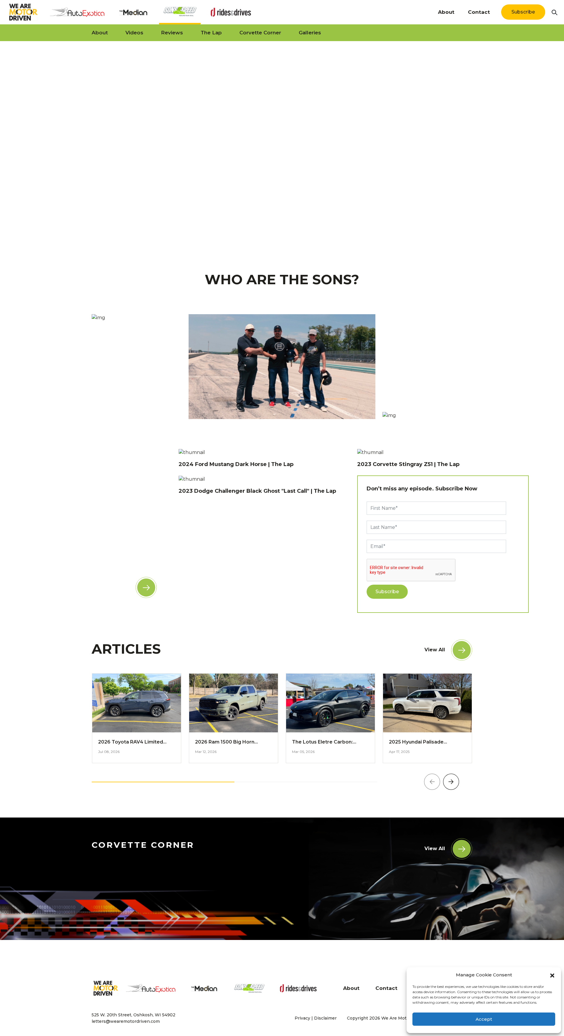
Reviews (172, 33)
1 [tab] (275, 237)
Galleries (310, 33)
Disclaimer (325, 1018)
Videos (134, 33)
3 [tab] (292, 237)
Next (451, 781)
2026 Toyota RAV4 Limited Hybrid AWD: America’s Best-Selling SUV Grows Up (133, 742)
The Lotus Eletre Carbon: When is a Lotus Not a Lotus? (327, 742)
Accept (484, 1019)
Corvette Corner (260, 33)
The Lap (211, 33)
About (446, 12)
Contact (479, 12)
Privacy (302, 1018)
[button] (552, 975)
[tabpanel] (282, 144)
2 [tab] (284, 237)
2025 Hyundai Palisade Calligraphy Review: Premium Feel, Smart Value (424, 742)
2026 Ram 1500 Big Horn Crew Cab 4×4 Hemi (224, 742)
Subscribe (523, 12)
